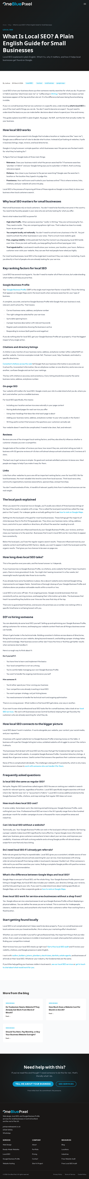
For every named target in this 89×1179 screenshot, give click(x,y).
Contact (35, 1159)
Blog (9, 25)
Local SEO (29, 83)
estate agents (65, 955)
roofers (15, 955)
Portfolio (35, 1149)
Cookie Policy (82, 1174)
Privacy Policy (57, 1174)
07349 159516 (8, 1130)
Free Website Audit (68, 1159)
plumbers (37, 955)
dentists (55, 955)
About (34, 1145)
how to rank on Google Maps (71, 512)
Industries (65, 1154)
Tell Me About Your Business (33, 1083)
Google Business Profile (16, 289)
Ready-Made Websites (11, 1149)
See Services (66, 1083)
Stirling (54, 94)
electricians (46, 955)
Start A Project (37, 1163)
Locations (65, 1149)
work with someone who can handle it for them (44, 766)
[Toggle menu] (84, 4)
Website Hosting (9, 1163)
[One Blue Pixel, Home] (17, 4)
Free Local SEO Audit (69, 1163)
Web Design (7, 1145)
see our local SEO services (62, 964)
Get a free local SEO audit (58, 947)
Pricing (34, 1154)
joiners (29, 955)
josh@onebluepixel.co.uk (11, 1127)
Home (4, 25)
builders (22, 955)
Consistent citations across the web (17, 364)
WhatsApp (7, 1133)
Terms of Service (70, 1174)
